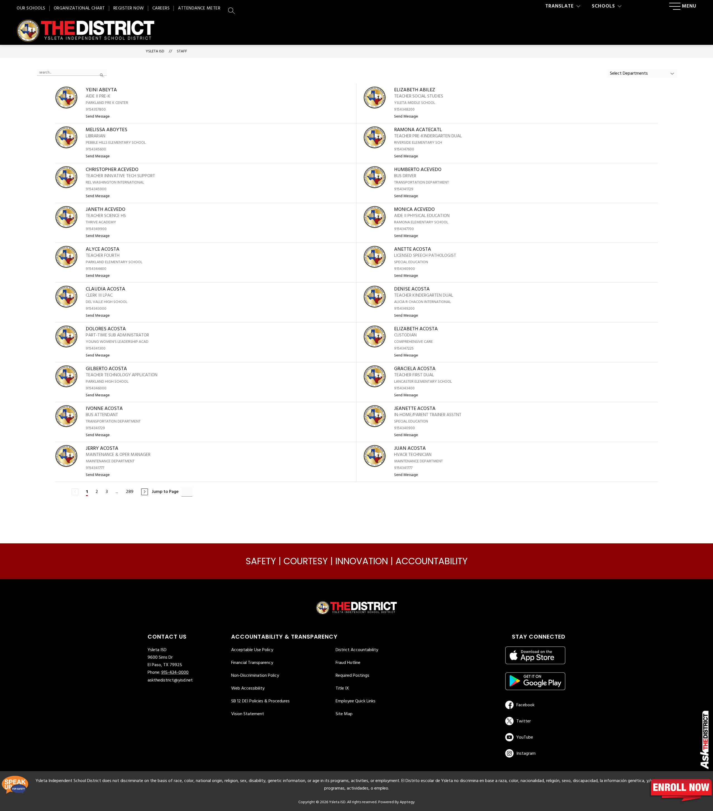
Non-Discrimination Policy (255, 675)
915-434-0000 (175, 672)
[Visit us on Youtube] (534, 737)
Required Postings (352, 675)
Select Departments (629, 73)
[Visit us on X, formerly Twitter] (534, 721)
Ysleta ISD (155, 51)
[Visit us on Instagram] (535, 753)
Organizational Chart (79, 8)
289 (129, 491)
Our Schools (31, 8)
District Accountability (357, 650)
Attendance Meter (199, 8)
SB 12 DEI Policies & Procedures (260, 701)
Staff (182, 51)
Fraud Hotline (348, 662)
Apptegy (407, 802)
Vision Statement (247, 714)
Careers (161, 8)
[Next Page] (144, 491)
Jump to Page (165, 491)
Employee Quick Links (355, 701)
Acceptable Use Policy (252, 650)
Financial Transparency (252, 662)
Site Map (344, 714)
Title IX (342, 688)
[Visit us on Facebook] (534, 705)
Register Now (128, 8)
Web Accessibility (248, 688)
